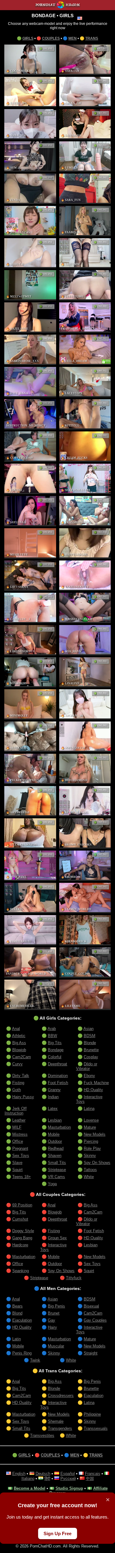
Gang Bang (22, 1238)
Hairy (52, 1327)
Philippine (92, 1414)
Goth (16, 1089)
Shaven (54, 1155)
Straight (91, 1353)
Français (92, 1473)
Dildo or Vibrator (86, 1066)
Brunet (53, 1313)
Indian (53, 1097)
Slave (17, 1162)
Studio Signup (69, 1488)
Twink (35, 1360)
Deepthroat (57, 1064)
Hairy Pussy (23, 1097)
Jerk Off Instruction (16, 1110)
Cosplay (91, 1057)
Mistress (20, 1134)
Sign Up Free (57, 1533)
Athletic (18, 1035)
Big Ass (19, 1042)
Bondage (55, 1050)
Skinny (90, 1155)
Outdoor (55, 1141)
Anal (16, 1028)
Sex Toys (20, 1155)
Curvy (17, 1064)
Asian (88, 1028)
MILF (16, 1127)
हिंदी (47, 1478)
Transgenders (60, 1428)
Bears (17, 1306)
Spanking (20, 1270)
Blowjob (19, 1050)
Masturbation (59, 1127)
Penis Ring (22, 1353)
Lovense (91, 1120)
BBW (52, 1035)
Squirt (17, 1169)
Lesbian (55, 1120)
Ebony (89, 1075)
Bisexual (91, 1306)
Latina (89, 1108)
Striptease (57, 1169)
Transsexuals (96, 1428)
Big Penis (56, 1306)
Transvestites (42, 1435)
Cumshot (20, 1219)
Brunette (91, 1050)
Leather (18, 1120)
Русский (68, 1478)
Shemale (55, 1421)
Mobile (53, 1134)
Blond (17, 1313)
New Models (94, 1134)
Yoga (52, 1183)
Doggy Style (23, 1231)
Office (17, 1141)
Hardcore (20, 1245)
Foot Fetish (58, 1082)
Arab (52, 1028)
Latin (16, 1339)
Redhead (55, 1148)
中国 (90, 1478)
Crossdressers (61, 1395)
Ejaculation (22, 1320)
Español (67, 1473)
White (89, 1176)
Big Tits (55, 1042)
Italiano (27, 1478)
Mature (90, 1127)
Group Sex (57, 1238)
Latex (53, 1108)
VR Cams (56, 1176)
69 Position (22, 1205)
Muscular (56, 1346)
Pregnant (20, 1148)
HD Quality (93, 1089)
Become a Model (29, 1488)
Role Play (92, 1148)
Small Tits (57, 1162)
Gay (51, 1320)
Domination (58, 1075)
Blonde (90, 1042)
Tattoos (90, 1169)
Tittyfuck (74, 1278)
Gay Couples (95, 1320)
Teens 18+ (21, 1176)
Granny (54, 1089)
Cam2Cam (21, 1057)
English (18, 1473)
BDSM (89, 1035)
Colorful (54, 1057)
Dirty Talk (20, 1075)
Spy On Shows (97, 1162)
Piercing (91, 1141)
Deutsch (43, 1473)
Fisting (18, 1082)
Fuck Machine (96, 1082)
